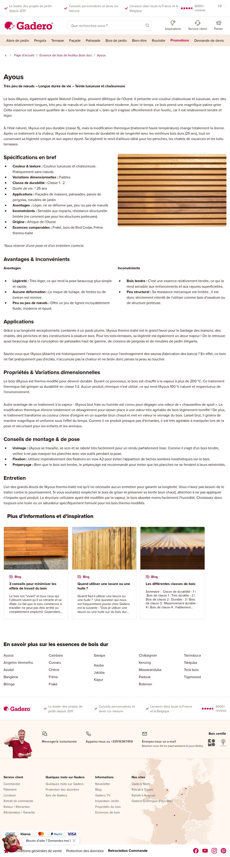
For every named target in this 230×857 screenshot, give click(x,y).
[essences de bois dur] (6, 55)
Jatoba (99, 672)
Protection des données (62, 790)
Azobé (9, 669)
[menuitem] (17, 40)
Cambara (56, 655)
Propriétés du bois (108, 807)
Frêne (53, 676)
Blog (98, 790)
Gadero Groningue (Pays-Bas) (152, 801)
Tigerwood (192, 676)
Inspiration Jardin (107, 801)
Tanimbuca (192, 655)
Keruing (145, 662)
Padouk (144, 676)
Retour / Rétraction (17, 807)
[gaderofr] (214, 850)
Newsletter (102, 784)
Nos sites (138, 777)
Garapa (99, 655)
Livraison (10, 795)
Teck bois (191, 669)
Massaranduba (150, 669)
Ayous (8, 655)
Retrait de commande (18, 801)
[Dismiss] (74, 840)
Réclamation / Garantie (19, 813)
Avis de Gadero (56, 795)
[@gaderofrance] (205, 850)
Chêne (54, 669)
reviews (200, 8)
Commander (12, 784)
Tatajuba (190, 662)
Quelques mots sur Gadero (65, 777)
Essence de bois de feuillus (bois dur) (66, 55)
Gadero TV (102, 795)
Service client (13, 777)
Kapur (98, 679)
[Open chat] (13, 844)
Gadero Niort (141, 784)
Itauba (99, 665)
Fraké (53, 684)
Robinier (145, 684)
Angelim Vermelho (18, 662)
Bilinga (9, 684)
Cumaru (55, 662)
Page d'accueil (24, 55)
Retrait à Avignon (143, 795)
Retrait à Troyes (142, 790)
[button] (141, 25)
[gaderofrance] (196, 850)
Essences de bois (107, 813)
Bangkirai (11, 676)
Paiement (10, 790)
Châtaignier (148, 655)
